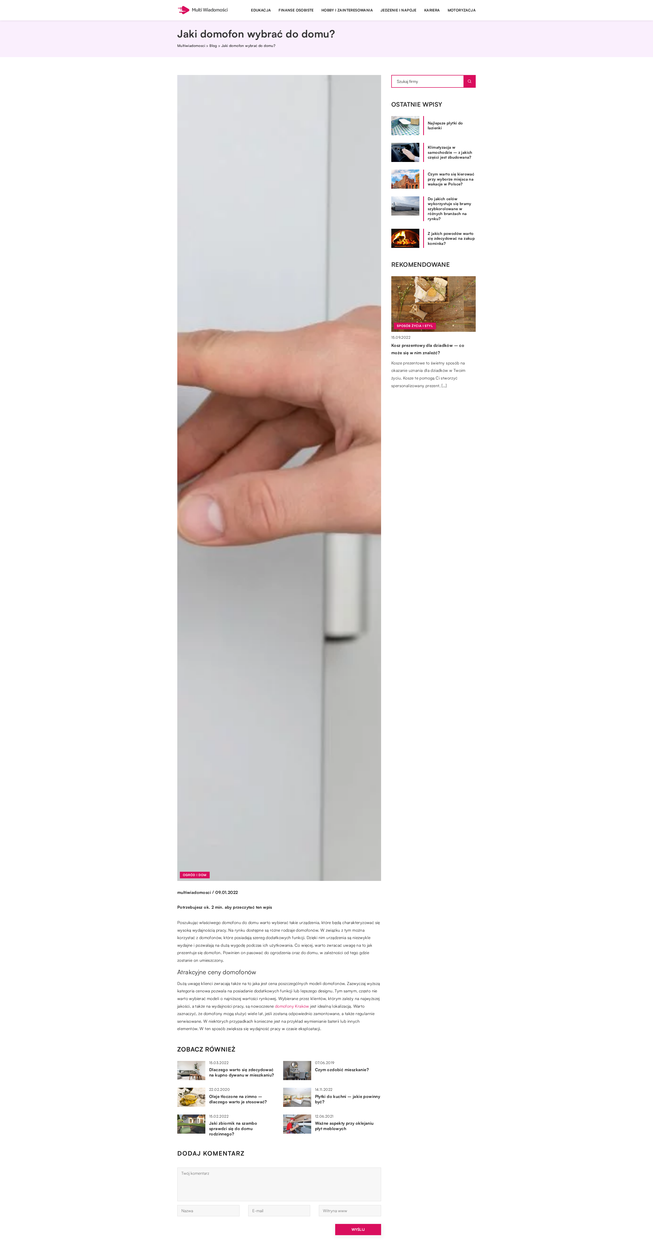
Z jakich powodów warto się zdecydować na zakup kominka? (451, 238)
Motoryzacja (462, 10)
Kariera (432, 10)
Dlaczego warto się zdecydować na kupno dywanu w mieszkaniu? (241, 1072)
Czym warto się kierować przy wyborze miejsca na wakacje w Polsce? (451, 179)
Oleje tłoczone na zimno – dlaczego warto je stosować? (238, 1099)
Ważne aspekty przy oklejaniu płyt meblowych (344, 1126)
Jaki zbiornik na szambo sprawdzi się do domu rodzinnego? (233, 1128)
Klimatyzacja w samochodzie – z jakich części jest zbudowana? (450, 152)
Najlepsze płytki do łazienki (445, 126)
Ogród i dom (195, 875)
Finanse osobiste (296, 10)
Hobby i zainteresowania (347, 10)
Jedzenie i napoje (399, 10)
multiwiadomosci (194, 892)
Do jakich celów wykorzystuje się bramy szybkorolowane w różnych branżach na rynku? (449, 208)
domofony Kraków (292, 1006)
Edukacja (261, 10)
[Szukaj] (469, 81)
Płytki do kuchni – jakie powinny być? (347, 1099)
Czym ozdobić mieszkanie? (342, 1069)
